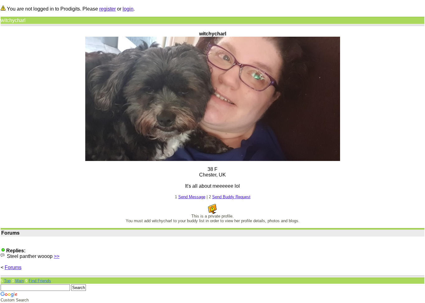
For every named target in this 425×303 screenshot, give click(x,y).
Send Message (191, 197)
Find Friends (40, 280)
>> (56, 256)
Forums (13, 267)
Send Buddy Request (231, 197)
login (128, 8)
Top (7, 280)
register (107, 8)
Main (19, 280)
